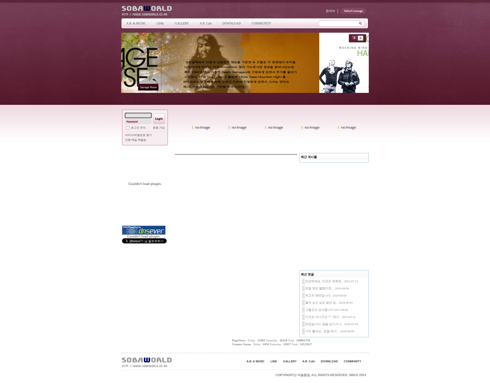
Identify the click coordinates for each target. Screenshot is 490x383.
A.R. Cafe (308, 361)
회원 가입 (159, 127)
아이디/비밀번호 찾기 (138, 135)
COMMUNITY (352, 361)
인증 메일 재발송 (135, 139)
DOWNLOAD (329, 361)
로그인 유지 (138, 127)
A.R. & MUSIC (256, 361)
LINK (274, 361)
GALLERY (290, 361)
